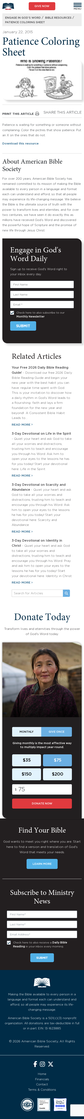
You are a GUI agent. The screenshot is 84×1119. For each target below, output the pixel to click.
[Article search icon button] (66, 593)
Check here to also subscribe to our (40, 315)
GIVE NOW (41, 6)
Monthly (27, 732)
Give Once (56, 732)
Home (42, 1074)
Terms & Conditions (42, 1090)
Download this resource (20, 143)
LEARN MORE (42, 864)
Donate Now (42, 803)
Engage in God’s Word (23, 18)
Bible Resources (58, 18)
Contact (42, 1084)
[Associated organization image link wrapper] (27, 1104)
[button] (77, 5)
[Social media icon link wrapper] (35, 1064)
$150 (26, 774)
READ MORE (21, 424)
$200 (57, 774)
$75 (57, 760)
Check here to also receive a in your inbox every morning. (40, 944)
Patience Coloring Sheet (25, 22)
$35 (27, 760)
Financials (42, 1079)
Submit (23, 326)
